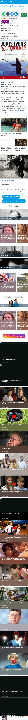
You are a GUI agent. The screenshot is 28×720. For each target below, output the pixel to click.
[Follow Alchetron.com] (14, 338)
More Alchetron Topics (7, 180)
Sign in (24, 15)
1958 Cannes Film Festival (14, 113)
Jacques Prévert (17, 104)
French (9, 30)
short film (19, 110)
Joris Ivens (9, 24)
